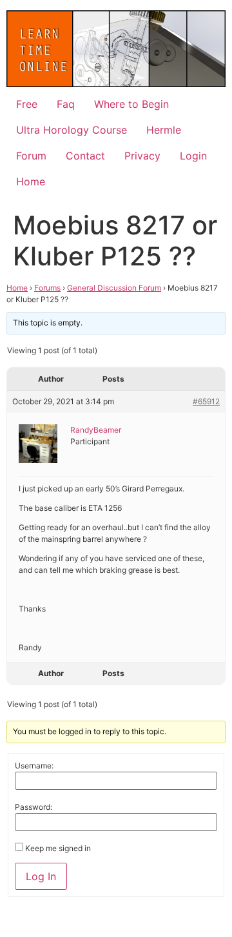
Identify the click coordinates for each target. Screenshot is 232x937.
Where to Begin (131, 104)
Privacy (142, 155)
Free (26, 104)
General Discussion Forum (114, 288)
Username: (34, 766)
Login (193, 155)
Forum (31, 155)
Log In (41, 876)
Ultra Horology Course (71, 129)
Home (30, 181)
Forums (47, 288)
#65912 (206, 401)
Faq (66, 104)
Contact (85, 155)
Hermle (163, 129)
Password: (33, 807)
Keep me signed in (58, 848)
